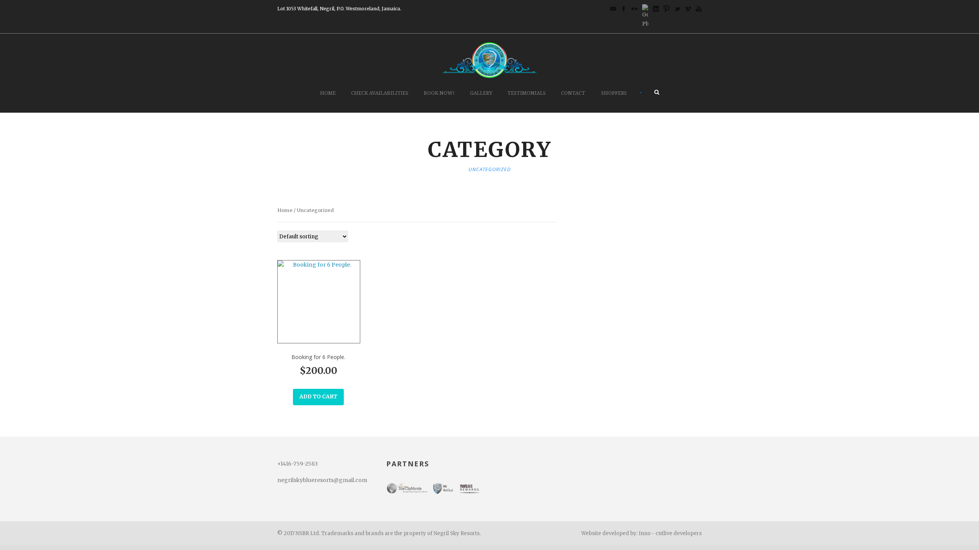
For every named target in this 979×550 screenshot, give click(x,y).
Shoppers (614, 93)
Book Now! (439, 93)
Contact (573, 93)
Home (328, 93)
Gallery (481, 93)
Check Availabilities (379, 93)
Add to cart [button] (318, 396)
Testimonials (526, 93)
